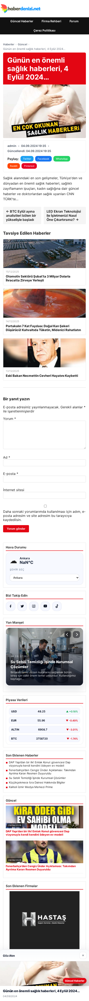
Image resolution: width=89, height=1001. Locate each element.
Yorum (9, 419)
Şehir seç (17, 569)
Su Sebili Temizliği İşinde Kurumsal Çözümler (37, 778)
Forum (74, 21)
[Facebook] (10, 606)
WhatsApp (62, 158)
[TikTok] (57, 606)
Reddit (13, 165)
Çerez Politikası (44, 30)
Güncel (22, 44)
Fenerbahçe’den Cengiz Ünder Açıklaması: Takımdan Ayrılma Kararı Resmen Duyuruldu (42, 771)
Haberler (8, 44)
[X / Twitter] (22, 606)
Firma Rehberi (51, 21)
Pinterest (29, 165)
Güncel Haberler (21, 21)
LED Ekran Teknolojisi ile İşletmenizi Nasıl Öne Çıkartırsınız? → (64, 215)
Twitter (27, 158)
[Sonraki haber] (76, 634)
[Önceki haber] (67, 634)
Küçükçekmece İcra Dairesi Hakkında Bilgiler (37, 782)
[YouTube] (45, 606)
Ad (6, 457)
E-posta (10, 474)
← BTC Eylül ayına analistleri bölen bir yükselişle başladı (21, 215)
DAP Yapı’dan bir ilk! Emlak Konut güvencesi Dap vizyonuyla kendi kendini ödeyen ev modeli (39, 764)
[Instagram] (33, 606)
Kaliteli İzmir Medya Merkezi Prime (31, 787)
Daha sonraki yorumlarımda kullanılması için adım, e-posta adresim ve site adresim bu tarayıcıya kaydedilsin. (44, 515)
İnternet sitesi (13, 490)
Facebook (43, 158)
